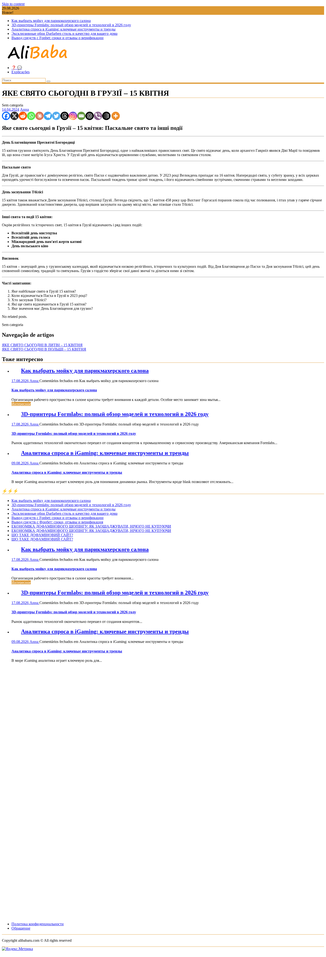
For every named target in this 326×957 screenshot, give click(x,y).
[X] (14, 116)
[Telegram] (48, 116)
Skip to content (13, 4)
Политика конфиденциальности (37, 924)
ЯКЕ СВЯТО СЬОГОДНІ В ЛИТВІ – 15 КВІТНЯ (42, 345)
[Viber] (98, 116)
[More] (115, 116)
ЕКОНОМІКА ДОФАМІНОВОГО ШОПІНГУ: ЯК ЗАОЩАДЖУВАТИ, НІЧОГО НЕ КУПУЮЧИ (91, 526)
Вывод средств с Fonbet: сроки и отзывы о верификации (57, 38)
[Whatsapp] (31, 116)
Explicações (20, 72)
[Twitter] (56, 116)
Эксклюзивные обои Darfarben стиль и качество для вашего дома (64, 34)
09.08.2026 (20, 463)
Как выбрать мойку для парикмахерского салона (51, 21)
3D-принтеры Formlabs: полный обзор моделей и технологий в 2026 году (71, 25)
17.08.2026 (20, 381)
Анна (24, 109)
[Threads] (64, 116)
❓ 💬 (16, 68)
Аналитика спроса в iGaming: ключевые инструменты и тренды (63, 29)
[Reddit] (23, 116)
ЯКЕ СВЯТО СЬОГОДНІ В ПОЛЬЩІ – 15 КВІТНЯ (44, 349)
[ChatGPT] (89, 116)
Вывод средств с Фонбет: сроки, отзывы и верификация (57, 522)
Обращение (20, 928)
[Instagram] (73, 116)
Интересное (21, 404)
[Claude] (39, 116)
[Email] (81, 116)
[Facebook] (6, 116)
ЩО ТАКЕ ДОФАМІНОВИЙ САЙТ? (42, 535)
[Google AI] (106, 116)
